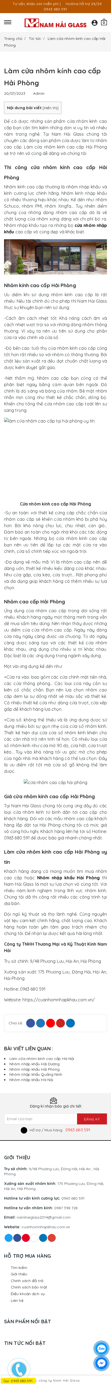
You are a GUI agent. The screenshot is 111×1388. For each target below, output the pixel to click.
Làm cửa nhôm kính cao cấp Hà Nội (41, 1058)
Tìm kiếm (19, 1267)
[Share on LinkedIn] (70, 1023)
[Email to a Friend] (50, 1023)
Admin (39, 93)
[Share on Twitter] (40, 1023)
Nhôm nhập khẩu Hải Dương (34, 1064)
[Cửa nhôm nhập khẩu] (55, 22)
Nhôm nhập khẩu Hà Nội (31, 1079)
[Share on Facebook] (30, 1023)
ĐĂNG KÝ (92, 1119)
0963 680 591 (77, 1129)
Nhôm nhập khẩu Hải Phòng (34, 1069)
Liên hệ (17, 1300)
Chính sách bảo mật (29, 1287)
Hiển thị (50, 107)
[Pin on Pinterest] (60, 1023)
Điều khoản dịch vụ (28, 1293)
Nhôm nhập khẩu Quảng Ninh (36, 1074)
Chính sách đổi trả (27, 1280)
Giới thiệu (19, 1274)
